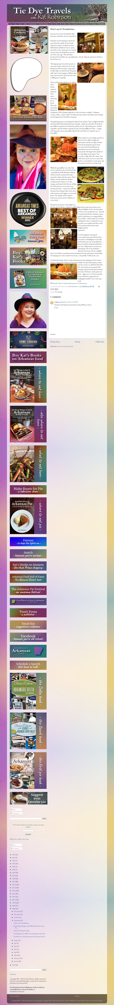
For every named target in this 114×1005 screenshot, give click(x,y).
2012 (14, 897)
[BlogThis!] (53, 289)
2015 (14, 888)
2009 (14, 906)
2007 (14, 965)
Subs (20, 24)
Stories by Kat (33, 24)
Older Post (99, 341)
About (25, 24)
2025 (14, 858)
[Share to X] (54, 289)
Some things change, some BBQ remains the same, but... (29, 927)
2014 (14, 891)
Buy (11, 24)
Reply (56, 308)
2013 (14, 894)
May (15, 949)
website (85, 265)
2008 (14, 909)
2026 (14, 855)
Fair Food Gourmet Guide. (22, 931)
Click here (13, 974)
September (17, 920)
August (16, 940)
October (16, 917)
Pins (65, 24)
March (16, 955)
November (17, 914)
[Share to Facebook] (56, 289)
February (17, 958)
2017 (14, 882)
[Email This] (51, 289)
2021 (14, 870)
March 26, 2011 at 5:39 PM (69, 302)
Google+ (77, 996)
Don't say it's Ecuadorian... (21, 923)
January (16, 961)
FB (60, 24)
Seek (15, 24)
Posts (13, 810)
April (16, 952)
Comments (15, 813)
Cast (52, 24)
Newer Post (55, 341)
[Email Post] (98, 286)
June (15, 946)
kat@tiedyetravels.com (17, 991)
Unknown (57, 302)
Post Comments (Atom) (66, 346)
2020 (14, 873)
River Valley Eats (85, 24)
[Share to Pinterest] (57, 289)
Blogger (100, 1001)
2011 (14, 900)
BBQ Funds (101, 24)
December (17, 911)
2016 (14, 885)
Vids (56, 24)
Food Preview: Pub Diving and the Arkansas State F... (30, 937)
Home (77, 341)
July (15, 943)
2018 (14, 879)
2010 (14, 903)
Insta (69, 24)
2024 (14, 861)
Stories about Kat (43, 24)
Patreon (94, 24)
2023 (14, 864)
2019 (14, 876)
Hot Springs (58, 292)
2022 (14, 867)
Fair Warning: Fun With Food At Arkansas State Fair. (29, 934)
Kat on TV (75, 24)
